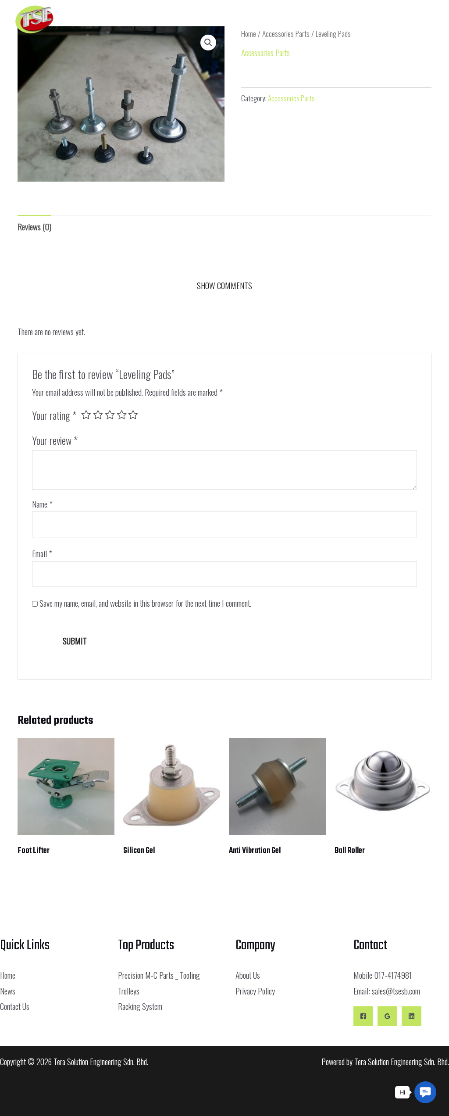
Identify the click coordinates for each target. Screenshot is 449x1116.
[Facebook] (363, 1016)
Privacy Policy (255, 990)
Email (42, 553)
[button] (332, 20)
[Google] (387, 1016)
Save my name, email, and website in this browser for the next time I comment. (145, 603)
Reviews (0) (34, 226)
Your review (55, 440)
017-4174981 (393, 975)
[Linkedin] (411, 1016)
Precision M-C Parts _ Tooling (159, 975)
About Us (247, 975)
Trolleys (128, 990)
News (7, 990)
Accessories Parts (265, 52)
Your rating (54, 415)
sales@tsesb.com (396, 990)
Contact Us (14, 1006)
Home (7, 975)
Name (42, 503)
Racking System (140, 1006)
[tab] (34, 227)
